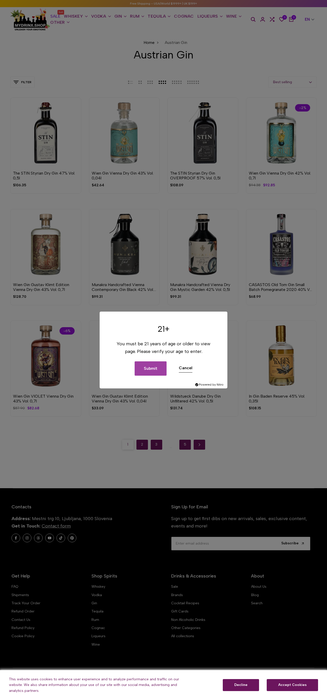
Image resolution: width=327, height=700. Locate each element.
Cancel (185, 367)
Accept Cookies (292, 685)
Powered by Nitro (211, 384)
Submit (150, 368)
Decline (241, 685)
